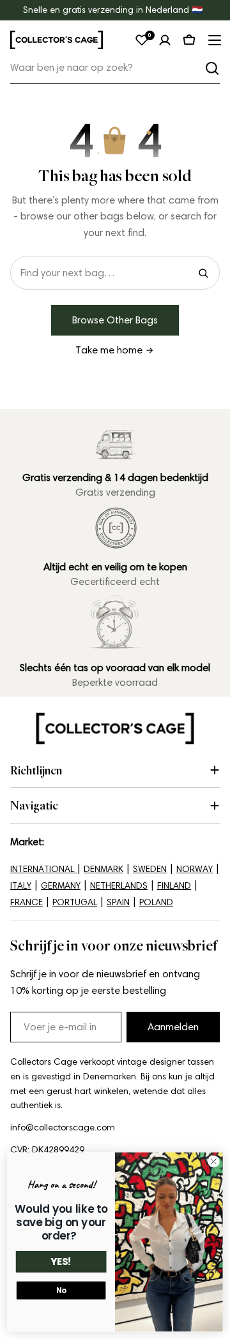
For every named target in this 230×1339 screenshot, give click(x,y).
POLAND (156, 902)
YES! (61, 1262)
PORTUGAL (74, 902)
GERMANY (60, 885)
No (61, 1290)
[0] (141, 40)
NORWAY (194, 869)
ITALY (20, 885)
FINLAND (174, 885)
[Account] (164, 40)
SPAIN (118, 902)
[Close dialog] (214, 1161)
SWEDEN (150, 869)
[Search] (203, 273)
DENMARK (103, 869)
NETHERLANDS (119, 885)
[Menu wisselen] (213, 40)
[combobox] (115, 68)
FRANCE (26, 902)
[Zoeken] (212, 68)
